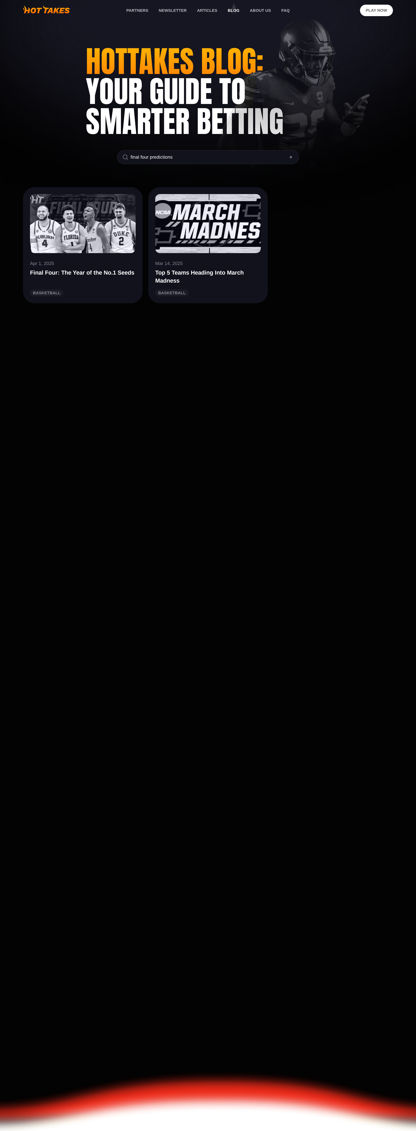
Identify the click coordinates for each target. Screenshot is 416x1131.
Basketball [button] (46, 293)
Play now (376, 10)
